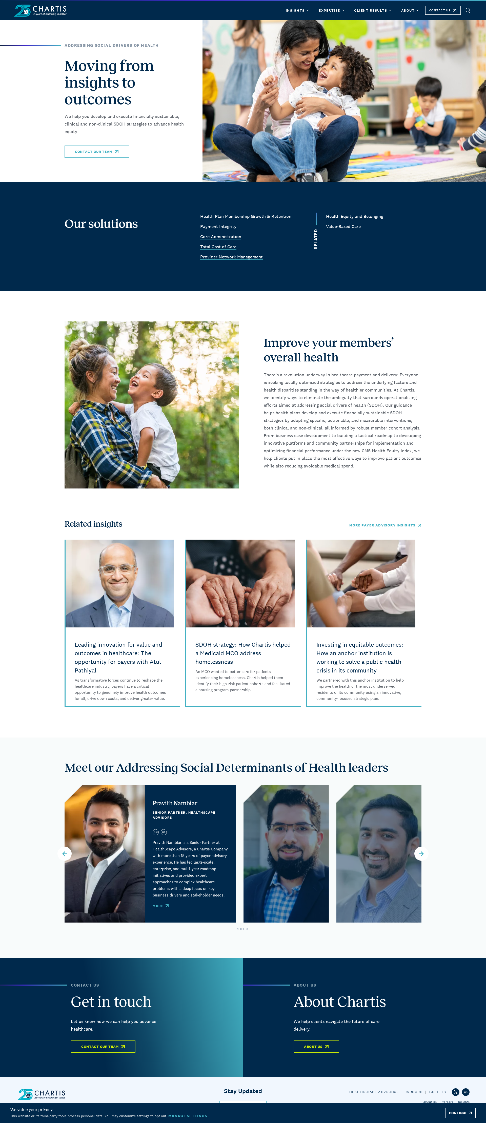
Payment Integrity (218, 226)
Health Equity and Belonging (354, 216)
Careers (447, 1102)
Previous (64, 854)
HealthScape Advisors (373, 1092)
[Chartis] (40, 10)
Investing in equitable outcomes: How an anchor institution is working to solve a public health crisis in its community (359, 657)
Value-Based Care (343, 226)
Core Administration (220, 236)
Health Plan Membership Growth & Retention (245, 216)
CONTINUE (458, 1113)
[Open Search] (467, 10)
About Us (313, 1046)
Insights (464, 1102)
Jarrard (414, 1092)
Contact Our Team (100, 1046)
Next (421, 854)
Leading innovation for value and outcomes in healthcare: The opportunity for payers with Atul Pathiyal (118, 657)
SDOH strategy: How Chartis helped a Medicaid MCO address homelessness (243, 653)
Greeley (438, 1092)
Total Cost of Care (218, 247)
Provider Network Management (231, 257)
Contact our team (93, 151)
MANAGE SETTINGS (187, 1115)
